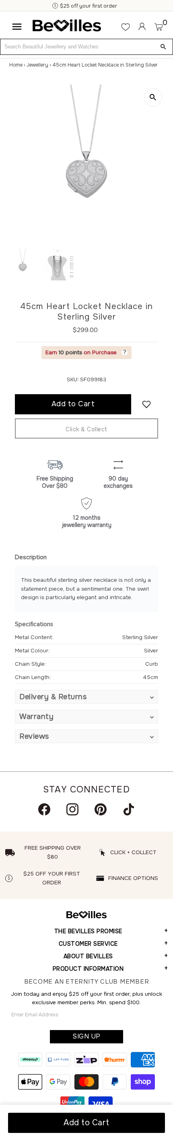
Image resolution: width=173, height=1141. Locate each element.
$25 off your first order (88, 6)
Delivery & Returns (52, 696)
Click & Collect (86, 429)
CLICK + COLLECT (133, 852)
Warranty (36, 716)
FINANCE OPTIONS (133, 878)
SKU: (72, 379)
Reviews (34, 736)
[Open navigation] (17, 27)
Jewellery (37, 65)
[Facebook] (44, 809)
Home (16, 65)
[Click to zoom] (153, 97)
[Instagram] (72, 809)
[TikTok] (129, 809)
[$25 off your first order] (55, 6)
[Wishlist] (125, 26)
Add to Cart (86, 1123)
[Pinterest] (101, 809)
